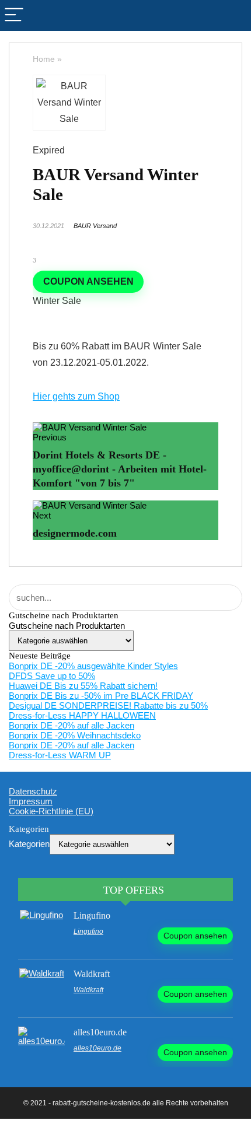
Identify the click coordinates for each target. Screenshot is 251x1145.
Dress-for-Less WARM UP (60, 755)
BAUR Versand (95, 225)
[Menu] (14, 15)
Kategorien (29, 844)
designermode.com (75, 533)
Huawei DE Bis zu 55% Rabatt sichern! (83, 686)
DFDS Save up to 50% (52, 676)
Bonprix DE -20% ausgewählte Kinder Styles (93, 666)
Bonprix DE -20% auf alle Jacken (71, 725)
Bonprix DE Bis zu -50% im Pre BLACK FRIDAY (101, 696)
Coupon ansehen (88, 281)
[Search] (237, 15)
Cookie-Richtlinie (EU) (51, 811)
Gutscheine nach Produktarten (67, 626)
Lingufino (92, 915)
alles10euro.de (100, 1032)
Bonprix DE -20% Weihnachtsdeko (75, 735)
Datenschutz (33, 791)
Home (44, 59)
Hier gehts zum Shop (76, 396)
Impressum (31, 801)
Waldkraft (92, 974)
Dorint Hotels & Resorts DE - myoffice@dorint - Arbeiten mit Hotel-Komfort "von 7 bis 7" (120, 469)
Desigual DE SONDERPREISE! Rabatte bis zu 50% (108, 705)
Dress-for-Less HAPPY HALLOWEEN (82, 715)
